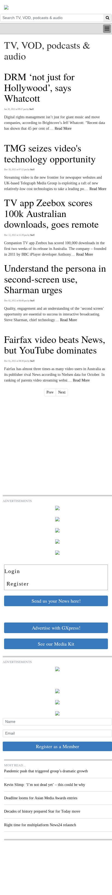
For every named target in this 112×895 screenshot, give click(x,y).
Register (18, 584)
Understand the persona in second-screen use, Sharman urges (55, 279)
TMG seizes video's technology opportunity (50, 153)
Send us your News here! (56, 600)
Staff (31, 109)
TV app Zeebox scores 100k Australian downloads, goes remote (51, 213)
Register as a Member (57, 746)
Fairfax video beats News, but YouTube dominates (54, 344)
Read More (63, 128)
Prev (50, 392)
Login (12, 571)
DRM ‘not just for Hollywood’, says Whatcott (39, 87)
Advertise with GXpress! (56, 627)
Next (62, 392)
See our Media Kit (56, 643)
